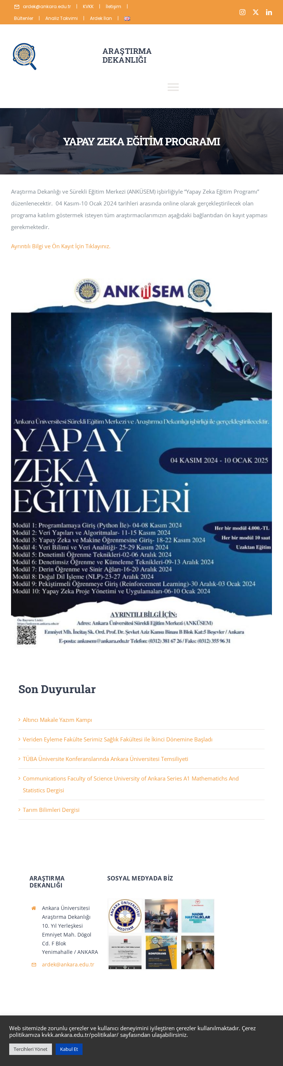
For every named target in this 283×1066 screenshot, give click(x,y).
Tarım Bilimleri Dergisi (51, 809)
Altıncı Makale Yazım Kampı (57, 719)
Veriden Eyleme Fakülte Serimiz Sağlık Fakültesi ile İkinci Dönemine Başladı (118, 739)
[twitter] (256, 12)
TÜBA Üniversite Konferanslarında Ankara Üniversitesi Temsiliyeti (105, 758)
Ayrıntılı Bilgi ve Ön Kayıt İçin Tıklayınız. (61, 246)
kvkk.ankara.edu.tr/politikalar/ (80, 1034)
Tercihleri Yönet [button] (31, 1049)
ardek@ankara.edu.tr (68, 964)
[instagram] (242, 12)
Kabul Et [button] (69, 1049)
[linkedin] (269, 12)
